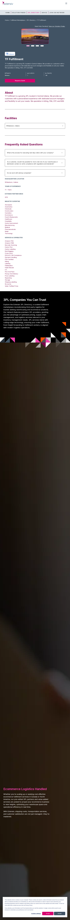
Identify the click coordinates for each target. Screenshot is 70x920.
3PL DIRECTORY (34, 12)
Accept (48, 913)
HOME (8, 12)
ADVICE (44, 12)
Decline (60, 913)
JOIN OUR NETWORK (56, 12)
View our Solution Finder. (57, 26)
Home (7, 20)
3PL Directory (31, 20)
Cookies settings (36, 913)
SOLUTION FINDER (19, 12)
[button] (35, 126)
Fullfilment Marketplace (17, 20)
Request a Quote (20, 80)
